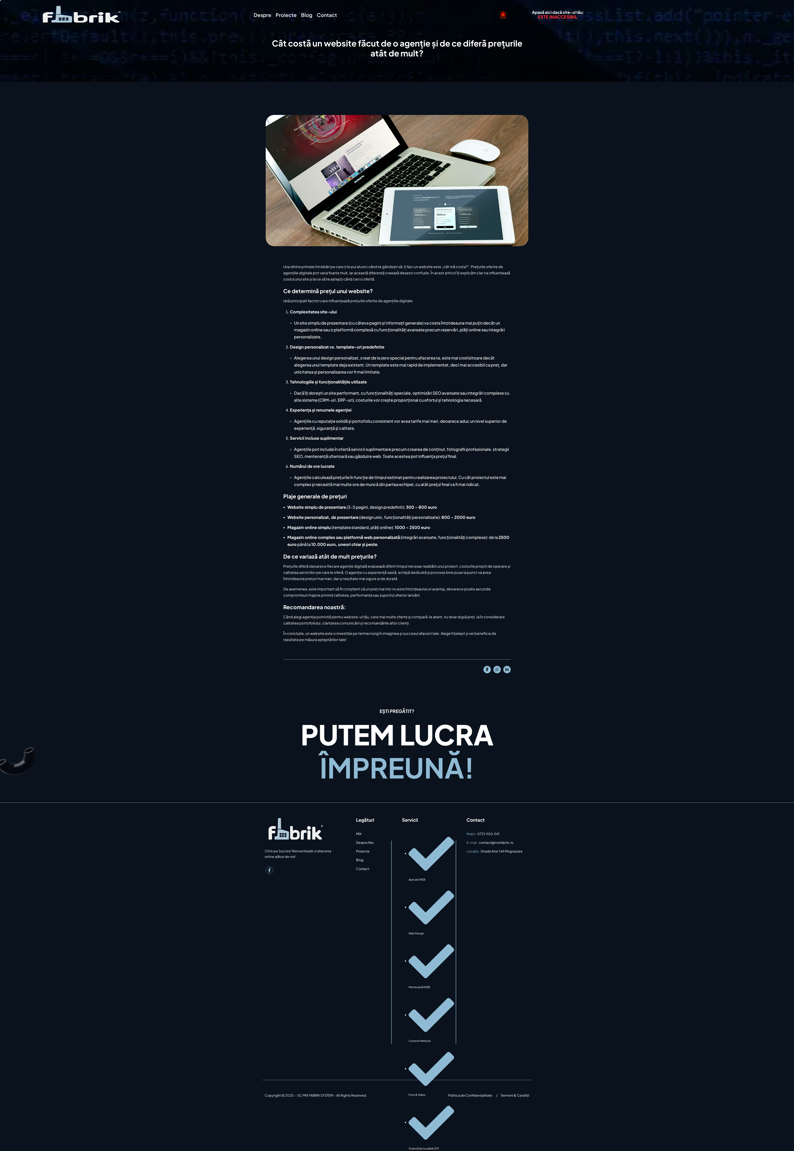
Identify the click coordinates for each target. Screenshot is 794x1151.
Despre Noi (365, 842)
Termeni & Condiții (515, 1095)
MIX (359, 834)
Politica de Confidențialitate (470, 1095)
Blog (306, 15)
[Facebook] (269, 870)
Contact (327, 15)
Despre (262, 15)
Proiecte (286, 15)
